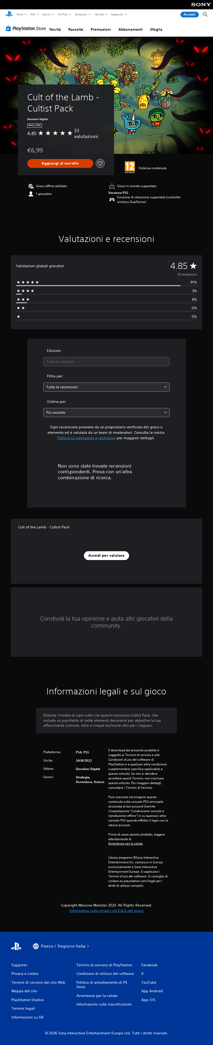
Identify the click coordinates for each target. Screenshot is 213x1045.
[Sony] (201, 8)
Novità (99, 14)
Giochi (46, 14)
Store (19, 14)
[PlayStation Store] (27, 28)
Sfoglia (156, 29)
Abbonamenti (130, 29)
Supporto (117, 14)
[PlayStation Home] (9, 14)
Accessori (81, 14)
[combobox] (106, 361)
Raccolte (75, 29)
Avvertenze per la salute (125, 844)
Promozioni (101, 29)
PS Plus (63, 14)
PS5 (32, 14)
